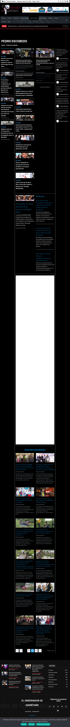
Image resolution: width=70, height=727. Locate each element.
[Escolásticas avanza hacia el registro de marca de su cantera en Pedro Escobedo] (25, 620)
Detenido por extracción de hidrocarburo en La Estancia (15, 683)
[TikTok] (58, 706)
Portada (3, 56)
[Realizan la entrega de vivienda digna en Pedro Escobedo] (25, 492)
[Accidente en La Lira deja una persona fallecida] (25, 587)
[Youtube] (67, 1)
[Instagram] (61, 1)
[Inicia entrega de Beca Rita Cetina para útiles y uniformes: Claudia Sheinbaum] (25, 175)
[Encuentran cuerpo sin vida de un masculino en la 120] (28, 678)
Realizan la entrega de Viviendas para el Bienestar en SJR (23, 147)
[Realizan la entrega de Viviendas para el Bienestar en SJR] (25, 138)
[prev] (64, 26)
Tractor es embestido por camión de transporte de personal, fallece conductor (25, 532)
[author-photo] (58, 58)
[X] (63, 1)
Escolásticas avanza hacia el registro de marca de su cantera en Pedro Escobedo (25, 629)
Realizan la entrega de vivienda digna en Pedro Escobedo (24, 500)
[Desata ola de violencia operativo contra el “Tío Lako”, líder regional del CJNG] (25, 118)
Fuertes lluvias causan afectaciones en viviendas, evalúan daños (45, 500)
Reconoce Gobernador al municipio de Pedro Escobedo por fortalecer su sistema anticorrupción (45, 466)
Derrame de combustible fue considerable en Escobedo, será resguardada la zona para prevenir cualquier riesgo (24, 564)
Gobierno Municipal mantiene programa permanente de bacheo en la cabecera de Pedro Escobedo (62, 114)
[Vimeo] (65, 1)
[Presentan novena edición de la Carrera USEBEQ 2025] (25, 198)
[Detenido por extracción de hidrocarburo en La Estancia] (5, 683)
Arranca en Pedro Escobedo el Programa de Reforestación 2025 (45, 531)
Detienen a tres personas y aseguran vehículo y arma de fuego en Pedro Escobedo (24, 61)
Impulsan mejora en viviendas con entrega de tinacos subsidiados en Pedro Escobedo (44, 596)
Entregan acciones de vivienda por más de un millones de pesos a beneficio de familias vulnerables (44, 630)
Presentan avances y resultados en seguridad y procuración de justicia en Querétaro (6, 86)
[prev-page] (17, 650)
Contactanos (32, 715)
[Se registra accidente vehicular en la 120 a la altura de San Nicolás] (28, 687)
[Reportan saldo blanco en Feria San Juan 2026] (5, 666)
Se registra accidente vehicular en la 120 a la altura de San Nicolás (38, 687)
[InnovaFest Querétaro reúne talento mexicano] (25, 102)
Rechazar (31, 724)
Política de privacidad (43, 724)
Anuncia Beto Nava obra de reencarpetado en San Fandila (61, 89)
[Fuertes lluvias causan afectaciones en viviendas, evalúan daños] (45, 492)
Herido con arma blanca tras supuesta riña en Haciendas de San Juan (7, 62)
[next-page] (40, 650)
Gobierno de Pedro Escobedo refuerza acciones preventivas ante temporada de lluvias (45, 563)
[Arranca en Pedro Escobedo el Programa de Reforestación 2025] (45, 523)
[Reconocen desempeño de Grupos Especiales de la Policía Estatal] (5, 674)
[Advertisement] (35, 359)
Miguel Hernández (5, 139)
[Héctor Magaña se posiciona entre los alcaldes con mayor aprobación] (25, 155)
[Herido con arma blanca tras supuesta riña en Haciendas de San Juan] (7, 52)
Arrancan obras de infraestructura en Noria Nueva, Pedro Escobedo (24, 74)
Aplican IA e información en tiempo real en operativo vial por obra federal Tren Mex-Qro (31, 26)
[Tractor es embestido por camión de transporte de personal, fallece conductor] (25, 523)
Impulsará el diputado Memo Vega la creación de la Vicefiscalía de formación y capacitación (38, 668)
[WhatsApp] (66, 706)
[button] (66, 20)
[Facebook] (58, 1)
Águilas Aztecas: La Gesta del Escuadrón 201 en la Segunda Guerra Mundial (7, 133)
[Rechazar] (68, 722)
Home (3, 45)
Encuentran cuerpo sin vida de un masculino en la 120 (38, 678)
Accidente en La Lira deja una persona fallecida (24, 595)
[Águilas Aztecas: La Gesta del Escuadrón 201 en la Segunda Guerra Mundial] (7, 123)
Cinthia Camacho (5, 68)
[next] (67, 26)
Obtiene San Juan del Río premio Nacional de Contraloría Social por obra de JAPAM (45, 62)
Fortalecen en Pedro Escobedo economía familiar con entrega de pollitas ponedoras (62, 101)
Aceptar (24, 724)
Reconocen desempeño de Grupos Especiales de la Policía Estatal (15, 674)
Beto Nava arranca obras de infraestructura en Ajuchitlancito (62, 77)
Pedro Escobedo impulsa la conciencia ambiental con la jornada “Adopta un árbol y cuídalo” (25, 466)
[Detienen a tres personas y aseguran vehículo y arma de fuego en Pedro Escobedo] (25, 52)
